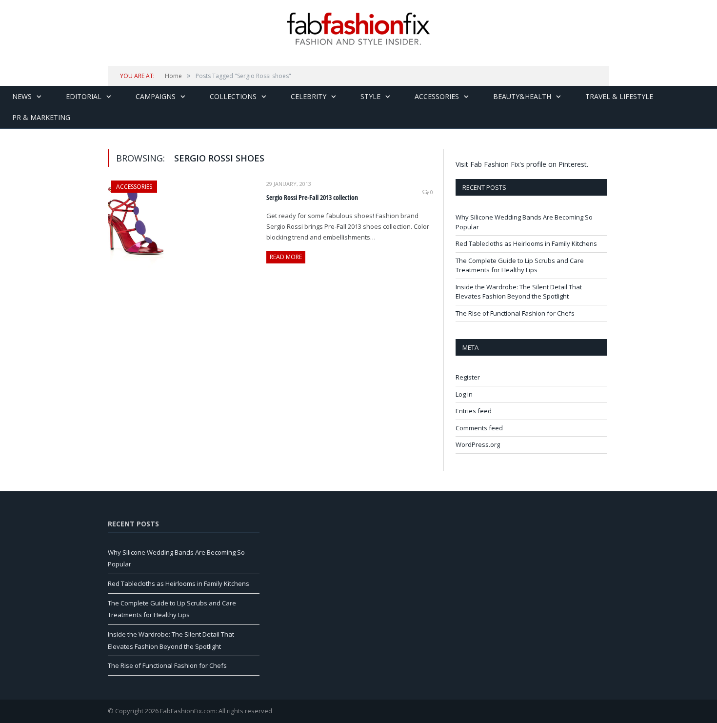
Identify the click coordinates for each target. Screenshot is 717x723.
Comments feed (479, 427)
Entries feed (474, 410)
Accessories (437, 96)
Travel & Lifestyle (619, 96)
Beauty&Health (522, 96)
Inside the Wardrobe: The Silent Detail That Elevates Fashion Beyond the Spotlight (519, 291)
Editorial (83, 96)
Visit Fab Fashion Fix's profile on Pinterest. (522, 164)
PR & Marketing (41, 117)
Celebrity (308, 96)
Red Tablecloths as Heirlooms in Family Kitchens (526, 243)
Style (370, 96)
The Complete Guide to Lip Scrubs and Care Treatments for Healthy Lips (520, 265)
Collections (233, 96)
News (22, 96)
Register (468, 377)
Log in (464, 394)
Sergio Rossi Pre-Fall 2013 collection (312, 197)
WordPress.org (478, 444)
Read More (286, 257)
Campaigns (156, 96)
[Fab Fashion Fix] (358, 28)
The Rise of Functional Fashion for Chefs (515, 313)
